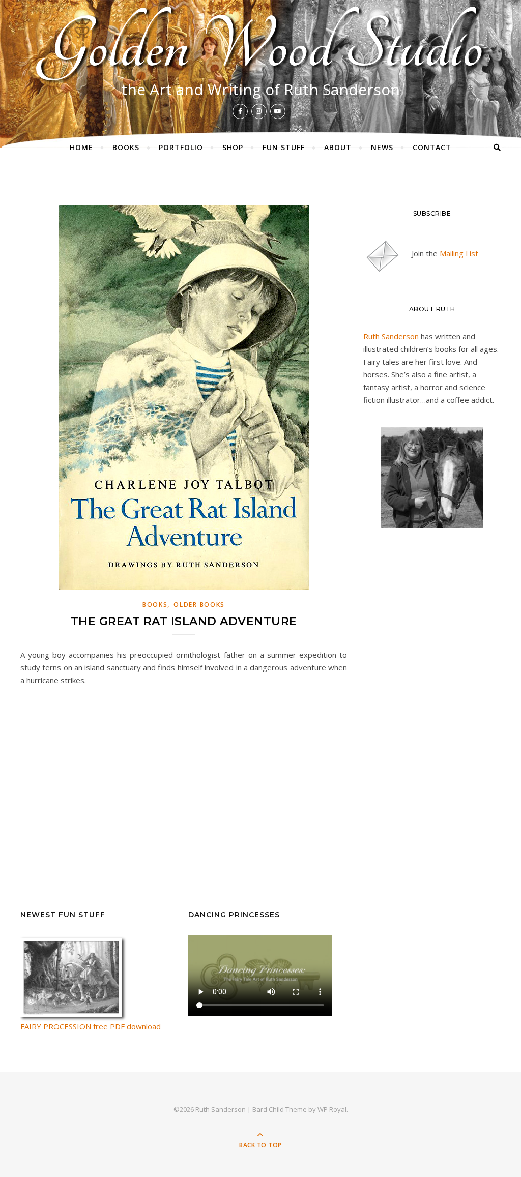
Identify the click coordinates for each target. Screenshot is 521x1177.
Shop (232, 147)
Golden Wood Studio (260, 46)
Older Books (199, 604)
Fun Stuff (284, 147)
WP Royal (331, 1109)
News (382, 147)
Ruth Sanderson (391, 336)
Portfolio (181, 147)
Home (81, 147)
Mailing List (459, 253)
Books (125, 147)
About (338, 147)
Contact (432, 147)
